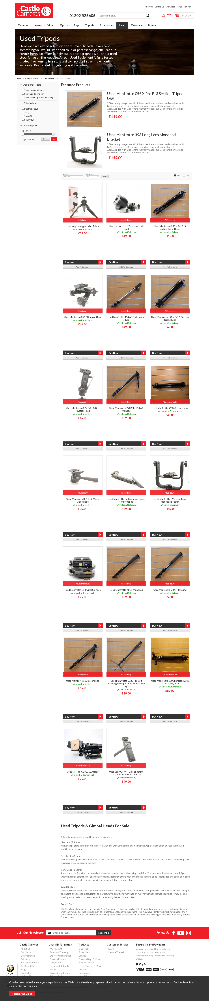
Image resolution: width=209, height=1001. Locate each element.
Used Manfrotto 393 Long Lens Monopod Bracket (141, 136)
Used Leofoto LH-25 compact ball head (126, 227)
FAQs (179, 7)
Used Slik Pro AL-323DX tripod (83, 771)
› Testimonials (27, 966)
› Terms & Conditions (59, 973)
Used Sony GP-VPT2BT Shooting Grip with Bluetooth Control (126, 773)
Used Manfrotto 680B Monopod (126, 589)
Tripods (89, 25)
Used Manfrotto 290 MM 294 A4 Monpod (126, 409)
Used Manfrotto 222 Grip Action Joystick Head (82, 409)
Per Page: (90, 174)
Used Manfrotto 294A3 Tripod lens (170, 408)
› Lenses (82, 955)
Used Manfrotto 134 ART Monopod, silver (126, 318)
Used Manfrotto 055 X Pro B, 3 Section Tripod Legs (145, 95)
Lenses (38, 25)
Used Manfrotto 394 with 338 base (83, 589)
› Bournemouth (27, 955)
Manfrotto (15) (31, 109)
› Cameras (83, 948)
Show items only (36, 90)
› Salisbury (25, 959)
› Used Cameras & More (89, 966)
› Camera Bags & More (89, 959)
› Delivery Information (60, 955)
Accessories (107, 25)
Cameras (23, 25)
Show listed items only (38, 97)
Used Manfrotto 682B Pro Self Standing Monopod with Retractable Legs (126, 683)
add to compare (83, 267)
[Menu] (15, 965)
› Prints (52, 969)
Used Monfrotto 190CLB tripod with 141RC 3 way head (170, 682)
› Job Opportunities (29, 962)
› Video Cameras (86, 962)
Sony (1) (28, 116)
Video (50, 25)
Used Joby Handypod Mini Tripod (82, 226)
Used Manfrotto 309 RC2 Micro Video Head (82, 500)
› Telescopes (84, 973)
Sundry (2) (29, 120)
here (33, 53)
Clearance (136, 25)
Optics (64, 25)
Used (122, 25)
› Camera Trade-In (116, 952)
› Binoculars (84, 952)
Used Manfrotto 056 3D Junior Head (82, 317)
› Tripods (82, 969)
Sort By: (66, 174)
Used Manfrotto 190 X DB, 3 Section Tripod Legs (170, 318)
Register (187, 7)
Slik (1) (27, 112)
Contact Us (159, 7)
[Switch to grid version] (175, 175)
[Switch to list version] (184, 175)
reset (45, 139)
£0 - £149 (26, 131)
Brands (152, 25)
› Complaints (55, 962)
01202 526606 (82, 15)
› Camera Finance (57, 959)
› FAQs (110, 948)
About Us (149, 7)
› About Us (25, 948)
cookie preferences (26, 986)
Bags (76, 25)
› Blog (23, 969)
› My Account (55, 948)
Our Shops (170, 7)
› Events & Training (58, 952)
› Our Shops (25, 952)
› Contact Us (26, 973)
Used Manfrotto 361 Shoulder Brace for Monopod (126, 500)
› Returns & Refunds (59, 966)
